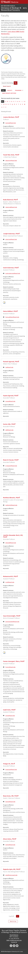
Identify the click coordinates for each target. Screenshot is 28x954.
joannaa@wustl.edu (10, 123)
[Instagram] (14, 945)
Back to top (13, 921)
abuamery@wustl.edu (11, 160)
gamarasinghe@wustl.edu (12, 621)
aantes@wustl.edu (10, 844)
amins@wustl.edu (10, 715)
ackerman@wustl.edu (11, 239)
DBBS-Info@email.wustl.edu (14, 940)
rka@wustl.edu (9, 367)
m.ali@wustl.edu (9, 582)
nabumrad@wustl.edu (11, 207)
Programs (18, 90)
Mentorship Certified (9, 93)
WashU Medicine (14, 935)
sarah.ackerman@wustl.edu (12, 273)
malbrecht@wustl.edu (11, 505)
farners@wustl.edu (10, 667)
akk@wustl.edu (9, 430)
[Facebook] (11, 945)
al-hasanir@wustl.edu (11, 465)
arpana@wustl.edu (10, 401)
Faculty (9, 90)
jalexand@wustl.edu (10, 542)
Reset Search (7, 86)
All (3, 90)
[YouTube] (17, 945)
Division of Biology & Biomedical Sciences (11, 9)
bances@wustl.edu (10, 801)
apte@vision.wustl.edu (11, 875)
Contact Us (14, 942)
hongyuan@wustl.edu (11, 769)
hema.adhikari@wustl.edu (12, 317)
